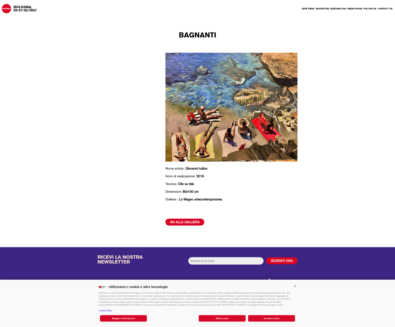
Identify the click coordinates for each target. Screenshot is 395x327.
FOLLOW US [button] (369, 8)
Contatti (383, 8)
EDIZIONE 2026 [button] (338, 8)
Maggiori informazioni (123, 318)
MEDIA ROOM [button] (354, 8)
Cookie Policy (105, 310)
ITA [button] (391, 8)
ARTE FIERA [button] (308, 8)
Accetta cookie (271, 318)
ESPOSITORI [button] (322, 8)
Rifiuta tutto (222, 318)
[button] (295, 286)
